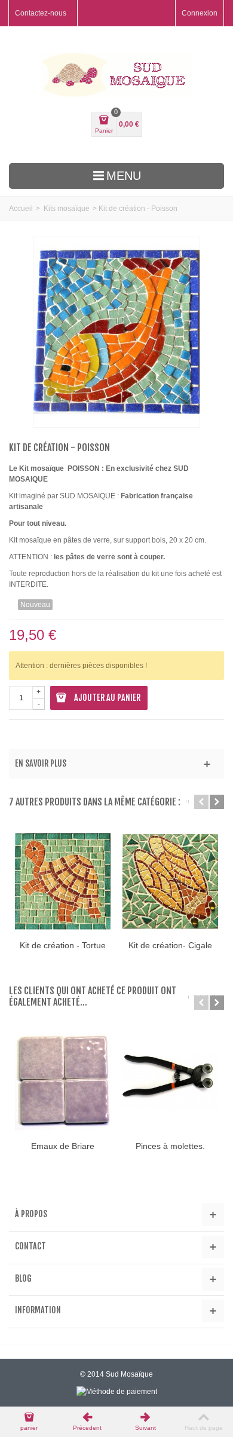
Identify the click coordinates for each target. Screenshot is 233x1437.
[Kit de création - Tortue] (63, 881)
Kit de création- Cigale (170, 945)
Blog (23, 1278)
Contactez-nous (40, 13)
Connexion (199, 13)
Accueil (21, 208)
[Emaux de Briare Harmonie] (63, 1082)
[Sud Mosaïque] (116, 75)
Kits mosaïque (67, 208)
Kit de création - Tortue (63, 945)
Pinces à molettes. (170, 1146)
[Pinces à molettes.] (170, 1082)
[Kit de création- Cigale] (170, 881)
